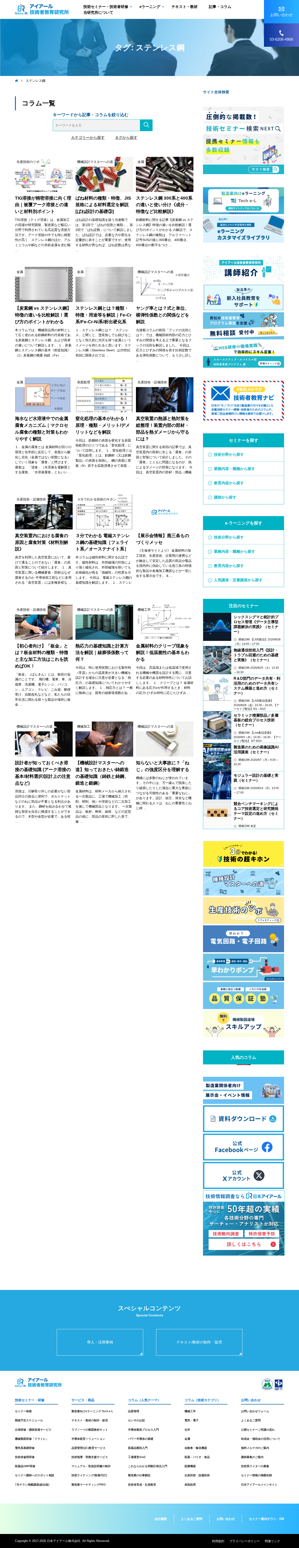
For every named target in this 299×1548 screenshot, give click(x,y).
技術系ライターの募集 (255, 1466)
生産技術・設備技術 (197, 1475)
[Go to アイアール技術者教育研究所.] (16, 81)
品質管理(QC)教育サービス (88, 1448)
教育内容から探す (229, 483)
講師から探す (225, 497)
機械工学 (190, 1411)
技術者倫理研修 (25, 1457)
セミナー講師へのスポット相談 (34, 1475)
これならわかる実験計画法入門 (147, 1466)
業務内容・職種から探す (234, 469)
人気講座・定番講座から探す (238, 580)
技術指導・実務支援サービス (89, 1457)
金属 (187, 1438)
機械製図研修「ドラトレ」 (32, 1438)
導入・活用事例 (100, 1342)
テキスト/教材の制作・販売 (199, 1342)
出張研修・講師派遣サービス (33, 1429)
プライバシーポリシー (244, 1541)
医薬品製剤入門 (138, 1448)
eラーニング (149, 7)
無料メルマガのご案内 (255, 1448)
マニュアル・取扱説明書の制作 (91, 1466)
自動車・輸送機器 (196, 1448)
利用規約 (218, 1541)
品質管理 (133, 1411)
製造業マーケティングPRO (88, 1484)
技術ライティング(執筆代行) (89, 1475)
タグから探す (126, 138)
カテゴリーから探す (88, 138)
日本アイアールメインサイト (259, 1484)
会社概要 (161, 1519)
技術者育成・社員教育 (142, 1484)
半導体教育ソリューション (88, 1438)
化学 (187, 1429)
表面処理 (190, 1484)
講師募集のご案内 (252, 1457)
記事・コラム (220, 7)
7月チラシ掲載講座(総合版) (32, 1484)
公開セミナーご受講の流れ (258, 1429)
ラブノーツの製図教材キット (89, 1429)
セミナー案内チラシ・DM (266, 1519)
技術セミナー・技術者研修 (105, 7)
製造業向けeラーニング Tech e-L (92, 1411)
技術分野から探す (229, 454)
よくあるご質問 (251, 1420)
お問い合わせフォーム (255, 1411)
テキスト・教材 (184, 7)
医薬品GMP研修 (25, 1466)
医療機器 (190, 1466)
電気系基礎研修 (25, 1448)
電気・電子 (192, 1420)
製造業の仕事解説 (139, 1475)
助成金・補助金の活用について (260, 1438)
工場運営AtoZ (137, 1457)
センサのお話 (136, 1420)
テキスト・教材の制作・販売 (89, 1420)
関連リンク (272, 1541)
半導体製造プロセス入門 (143, 1429)
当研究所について (98, 12)
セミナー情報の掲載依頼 (256, 1475)
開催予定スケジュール (29, 1420)
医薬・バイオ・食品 (197, 1457)
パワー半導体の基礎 (140, 1438)
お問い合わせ (226, 1519)
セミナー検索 (23, 1411)
